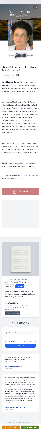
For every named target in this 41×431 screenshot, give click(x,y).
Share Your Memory (12, 313)
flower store (17, 178)
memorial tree (25, 175)
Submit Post (20, 346)
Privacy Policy (15, 422)
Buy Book (20, 286)
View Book (9, 286)
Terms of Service (25, 422)
